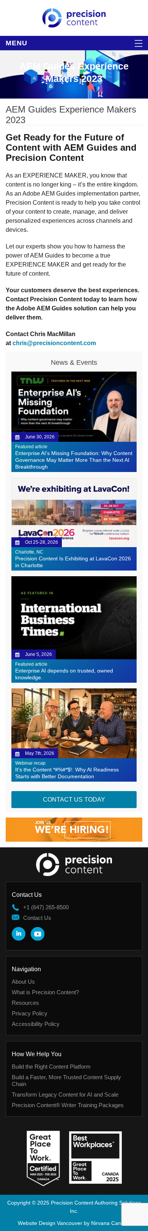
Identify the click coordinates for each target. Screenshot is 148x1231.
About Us (23, 981)
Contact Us (37, 918)
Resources (25, 1003)
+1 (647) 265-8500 (46, 907)
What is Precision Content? (45, 992)
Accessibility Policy (36, 1024)
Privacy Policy (29, 1013)
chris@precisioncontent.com (54, 343)
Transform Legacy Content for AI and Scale (65, 1094)
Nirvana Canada (110, 1223)
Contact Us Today (74, 799)
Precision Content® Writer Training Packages (68, 1105)
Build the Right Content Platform (51, 1066)
